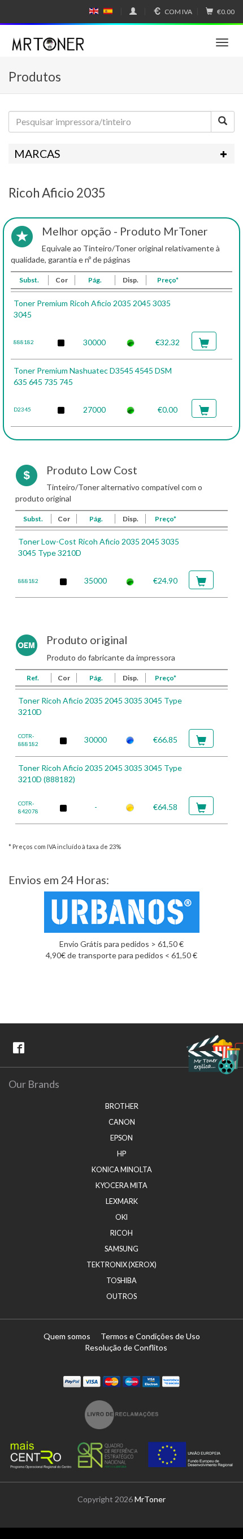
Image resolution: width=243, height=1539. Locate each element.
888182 (24, 341)
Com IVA (178, 11)
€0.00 (226, 11)
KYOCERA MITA (121, 1185)
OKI (121, 1217)
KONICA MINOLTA (122, 1169)
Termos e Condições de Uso (150, 1336)
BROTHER (121, 1106)
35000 (95, 580)
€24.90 (165, 580)
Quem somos (67, 1336)
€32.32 (167, 342)
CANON (122, 1122)
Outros (121, 1296)
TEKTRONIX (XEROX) (121, 1265)
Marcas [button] (37, 153)
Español (107, 11)
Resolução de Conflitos (126, 1347)
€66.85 (165, 739)
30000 (94, 342)
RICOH (121, 1233)
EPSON (121, 1138)
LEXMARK (122, 1201)
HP (121, 1154)
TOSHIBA (121, 1280)
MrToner (150, 1499)
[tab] (121, 154)
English (94, 11)
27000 (94, 409)
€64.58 (165, 807)
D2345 (22, 409)
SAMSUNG (121, 1249)
